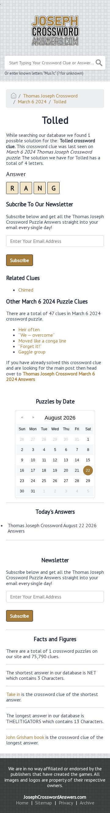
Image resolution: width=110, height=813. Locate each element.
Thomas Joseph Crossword (50, 96)
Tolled (59, 101)
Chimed (25, 290)
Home (22, 803)
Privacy (66, 803)
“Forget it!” (30, 346)
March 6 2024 (32, 101)
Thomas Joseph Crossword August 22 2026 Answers (52, 528)
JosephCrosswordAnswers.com (55, 797)
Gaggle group (32, 352)
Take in (13, 694)
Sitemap (43, 803)
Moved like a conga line (42, 341)
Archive (87, 803)
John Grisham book (25, 737)
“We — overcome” (36, 335)
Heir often (29, 329)
